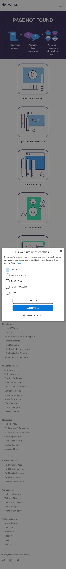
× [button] (61, 251)
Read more (22, 263)
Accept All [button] (33, 308)
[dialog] (33, 284)
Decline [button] (33, 300)
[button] (33, 315)
